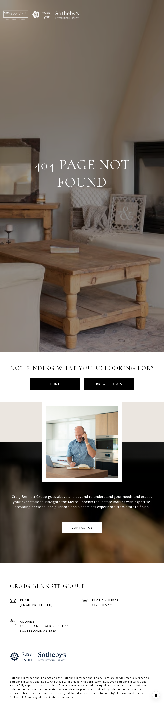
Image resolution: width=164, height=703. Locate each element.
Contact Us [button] (82, 527)
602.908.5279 (102, 605)
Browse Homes (109, 384)
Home (55, 384)
